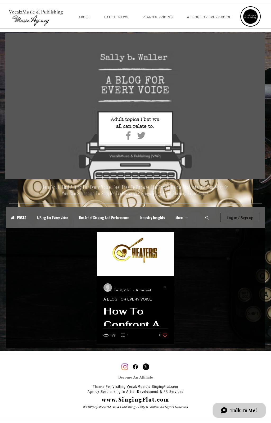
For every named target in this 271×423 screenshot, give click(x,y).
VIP (137, 193)
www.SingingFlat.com (135, 399)
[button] (207, 218)
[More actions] (167, 287)
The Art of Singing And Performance (104, 217)
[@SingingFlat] (124, 366)
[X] (146, 366)
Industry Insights (152, 217)
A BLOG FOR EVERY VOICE (127, 299)
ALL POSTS (18, 217)
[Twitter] (141, 135)
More (179, 217)
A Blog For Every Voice (52, 217)
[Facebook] (128, 135)
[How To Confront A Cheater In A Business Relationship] (135, 254)
